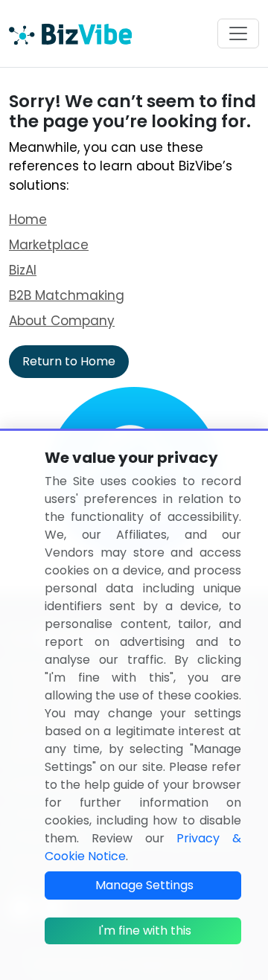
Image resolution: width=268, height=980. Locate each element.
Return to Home (68, 361)
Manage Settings (144, 885)
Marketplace (49, 245)
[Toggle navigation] (238, 33)
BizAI (22, 270)
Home (28, 219)
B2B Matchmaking (66, 295)
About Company (62, 321)
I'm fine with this (144, 930)
